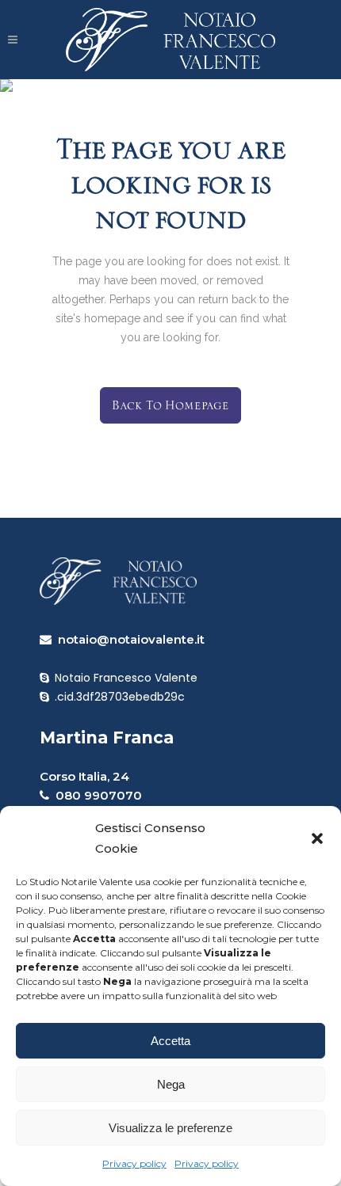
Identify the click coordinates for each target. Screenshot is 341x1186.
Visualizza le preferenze (170, 1128)
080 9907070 (95, 795)
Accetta (170, 1040)
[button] (317, 838)
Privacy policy (134, 1163)
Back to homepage (170, 404)
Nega (171, 1084)
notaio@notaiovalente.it (128, 639)
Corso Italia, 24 (84, 776)
